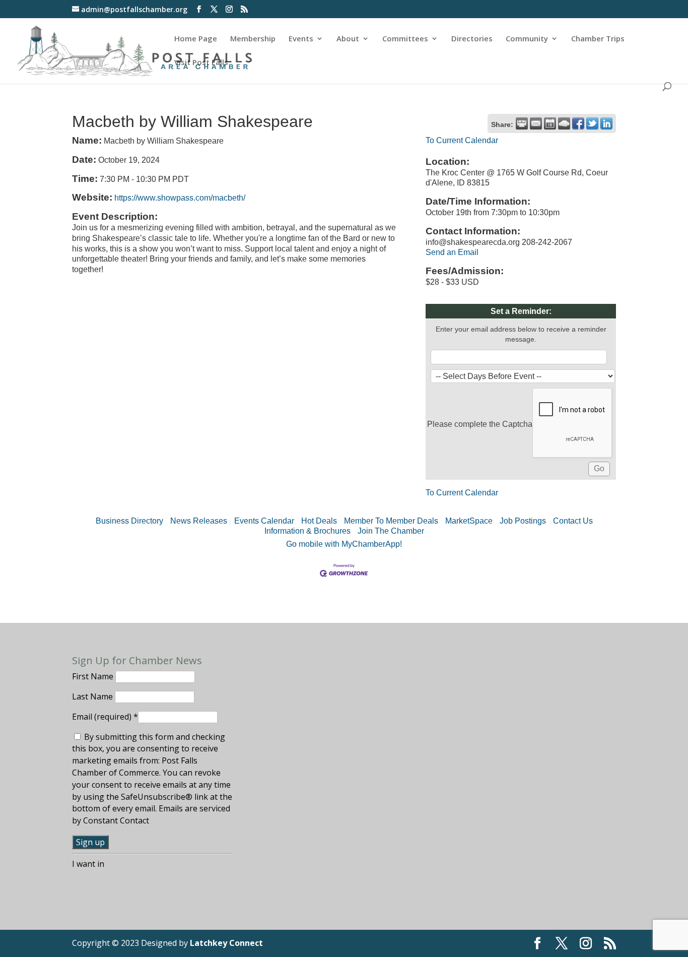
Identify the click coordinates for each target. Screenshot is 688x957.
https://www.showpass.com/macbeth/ (179, 198)
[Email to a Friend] (536, 123)
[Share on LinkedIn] (606, 123)
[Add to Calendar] (550, 123)
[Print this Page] (522, 123)
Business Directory (129, 521)
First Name (93, 676)
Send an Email (452, 252)
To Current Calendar (462, 140)
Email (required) (105, 716)
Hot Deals (319, 521)
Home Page (195, 39)
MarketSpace (469, 521)
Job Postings (523, 521)
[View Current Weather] (564, 123)
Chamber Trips (598, 39)
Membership (253, 39)
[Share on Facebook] (578, 123)
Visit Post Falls (201, 62)
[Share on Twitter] (592, 123)
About (347, 39)
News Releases (198, 521)
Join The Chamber (391, 531)
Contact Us (573, 521)
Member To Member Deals (391, 521)
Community (527, 39)
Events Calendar (264, 521)
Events (301, 39)
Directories (472, 39)
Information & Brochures (307, 531)
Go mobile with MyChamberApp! (344, 544)
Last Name (93, 696)
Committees (405, 39)
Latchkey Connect (226, 942)
